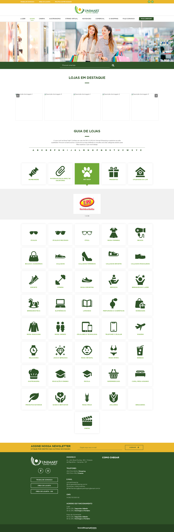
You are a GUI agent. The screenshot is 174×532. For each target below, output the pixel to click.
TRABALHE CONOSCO (27, 1)
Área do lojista (44, 485)
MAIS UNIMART (146, 18)
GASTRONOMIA (55, 18)
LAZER (22, 18)
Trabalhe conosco (44, 480)
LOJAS (32, 18)
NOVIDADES (86, 18)
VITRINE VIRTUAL (71, 18)
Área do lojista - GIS (44, 491)
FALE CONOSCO (129, 18)
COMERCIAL (100, 18)
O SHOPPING (113, 18)
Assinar (132, 447)
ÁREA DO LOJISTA (44, 1)
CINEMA (42, 18)
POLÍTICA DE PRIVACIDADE (63, 1)
